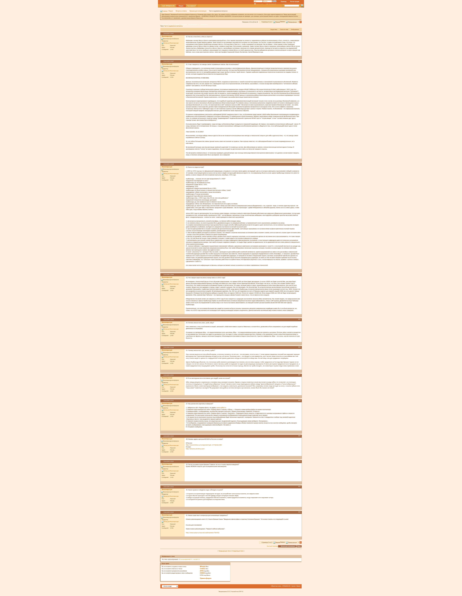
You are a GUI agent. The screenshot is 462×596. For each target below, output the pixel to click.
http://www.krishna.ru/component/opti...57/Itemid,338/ (204, 445)
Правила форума (205, 578)
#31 (299, 486)
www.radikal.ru (221, 407)
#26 (299, 347)
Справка (176, 24)
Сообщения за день (167, 24)
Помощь (284, 1)
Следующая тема (237, 551)
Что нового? (191, 6)
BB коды (203, 566)
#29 (299, 436)
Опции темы (273, 29)
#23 (299, 164)
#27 (299, 375)
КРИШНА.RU (286, 586)
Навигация (203, 24)
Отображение (295, 29)
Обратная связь (276, 586)
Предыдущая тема (225, 551)
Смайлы (202, 569)
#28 (299, 400)
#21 (299, 33)
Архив (293, 586)
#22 (299, 61)
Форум (181, 6)
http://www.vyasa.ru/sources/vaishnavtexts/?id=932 (202, 533)
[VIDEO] (202, 573)
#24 (299, 274)
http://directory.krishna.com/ (195, 449)
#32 (299, 512)
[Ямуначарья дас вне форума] (170, 43)
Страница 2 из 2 (267, 22)
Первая (282, 21)
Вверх (299, 546)
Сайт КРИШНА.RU (168, 6)
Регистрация (294, 1)
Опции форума (193, 24)
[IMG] (202, 571)
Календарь (184, 24)
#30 (299, 461)
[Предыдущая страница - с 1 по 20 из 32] (291, 22)
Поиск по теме (284, 29)
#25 (299, 319)
